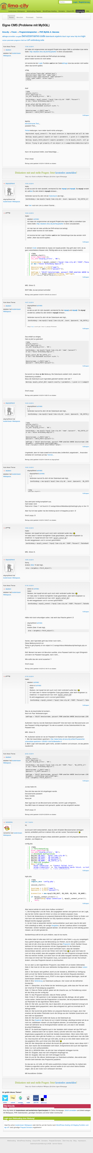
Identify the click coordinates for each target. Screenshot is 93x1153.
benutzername (30, 36)
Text (37, 123)
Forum (11, 17)
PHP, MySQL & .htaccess (49, 32)
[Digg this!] (14, 1103)
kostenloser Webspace (17, 11)
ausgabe (18, 36)
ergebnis (58, 36)
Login (75, 2)
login (83, 36)
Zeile (32, 565)
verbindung (35, 40)
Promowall (29, 17)
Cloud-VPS (70, 11)
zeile (42, 40)
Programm (66, 944)
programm (17, 40)
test (22, 40)
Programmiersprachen (28, 32)
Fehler (27, 130)
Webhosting (11, 1140)
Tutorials (39, 17)
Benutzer (20, 17)
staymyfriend (10, 183)
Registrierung (84, 2)
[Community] (6, 16)
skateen (8, 50)
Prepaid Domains (26, 1127)
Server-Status (57, 1143)
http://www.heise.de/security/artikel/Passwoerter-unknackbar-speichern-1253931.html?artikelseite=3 (55, 740)
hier (30, 205)
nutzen (4, 40)
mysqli (72, 189)
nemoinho (9, 822)
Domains (62, 11)
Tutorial (50, 455)
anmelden (11, 36)
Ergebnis (38, 1020)
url (28, 39)
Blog (75, 1140)
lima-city (5, 32)
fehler (72, 36)
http (76, 36)
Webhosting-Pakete (34, 11)
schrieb (36, 219)
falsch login (66, 36)
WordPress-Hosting (50, 11)
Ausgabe (54, 925)
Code (34, 248)
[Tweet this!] (6, 1103)
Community (80, 11)
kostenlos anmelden (65, 172)
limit (79, 36)
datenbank (50, 36)
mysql (64, 189)
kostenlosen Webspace (11, 201)
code (42, 36)
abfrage (5, 36)
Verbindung (38, 981)
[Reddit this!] (29, 1103)
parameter (10, 40)
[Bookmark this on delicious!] (44, 1103)
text (25, 40)
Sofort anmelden (70, 1110)
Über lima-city (67, 1140)
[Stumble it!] (21, 1103)
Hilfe (87, 11)
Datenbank (53, 196)
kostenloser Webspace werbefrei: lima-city (22, 6)
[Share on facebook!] (37, 1103)
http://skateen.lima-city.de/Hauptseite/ (43, 51)
